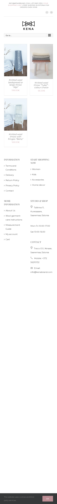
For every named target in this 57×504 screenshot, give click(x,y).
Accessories (38, 179)
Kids (34, 174)
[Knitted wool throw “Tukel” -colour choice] (41, 46)
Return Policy (12, 180)
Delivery (10, 175)
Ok (47, 498)
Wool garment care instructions (14, 218)
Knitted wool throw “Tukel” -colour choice (41, 85)
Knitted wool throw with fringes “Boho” (15, 136)
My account (11, 234)
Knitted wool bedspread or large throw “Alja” (15, 83)
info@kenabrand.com (41, 272)
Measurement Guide (13, 227)
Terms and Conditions (11, 168)
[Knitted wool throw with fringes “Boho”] (15, 100)
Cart (8, 239)
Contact (10, 190)
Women (36, 169)
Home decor (38, 185)
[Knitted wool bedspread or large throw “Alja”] (15, 46)
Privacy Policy (12, 185)
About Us (10, 210)
